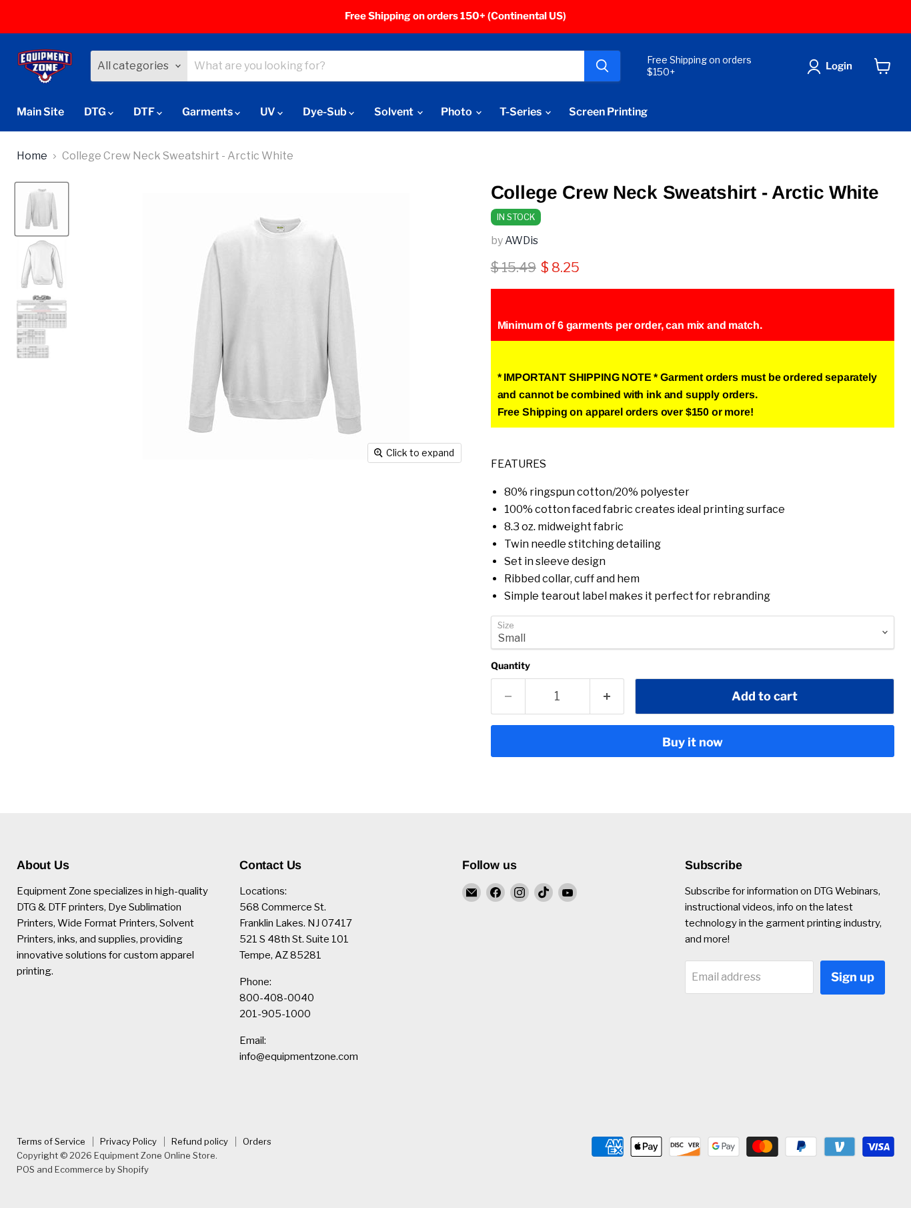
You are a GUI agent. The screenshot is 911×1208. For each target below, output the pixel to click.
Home (32, 156)
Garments (208, 111)
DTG (96, 111)
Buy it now (692, 742)
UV (268, 111)
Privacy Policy (128, 1141)
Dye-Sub (326, 111)
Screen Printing (608, 111)
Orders (257, 1141)
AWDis (521, 240)
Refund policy (199, 1141)
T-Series (522, 111)
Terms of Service (51, 1141)
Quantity (510, 665)
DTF (145, 111)
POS (26, 1169)
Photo (457, 111)
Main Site (40, 111)
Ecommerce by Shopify (102, 1169)
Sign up (852, 977)
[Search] (602, 66)
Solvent (394, 111)
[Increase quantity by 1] (607, 696)
